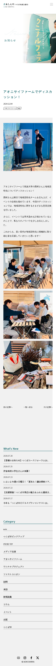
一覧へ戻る (28, 407)
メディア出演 (9, 551)
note (5, 528)
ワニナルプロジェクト (13, 566)
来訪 (5, 589)
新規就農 (7, 596)
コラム (6, 604)
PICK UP (8, 543)
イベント (7, 612)
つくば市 (7, 627)
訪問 (5, 581)
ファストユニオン (11, 574)
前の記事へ (8, 407)
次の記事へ (48, 407)
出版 (5, 619)
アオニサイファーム (12, 559)
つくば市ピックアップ (13, 536)
